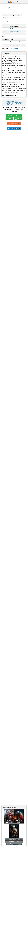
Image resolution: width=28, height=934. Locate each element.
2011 (11, 36)
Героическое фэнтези (15, 31)
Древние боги (17, 100)
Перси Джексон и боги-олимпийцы (16, 42)
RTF (19, 115)
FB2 (11, 115)
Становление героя (16, 103)
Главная (5, 15)
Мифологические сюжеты (12, 101)
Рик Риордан (13, 28)
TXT (10, 119)
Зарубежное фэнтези (15, 32)
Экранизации (9, 104)
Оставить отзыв (15, 128)
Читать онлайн (15, 124)
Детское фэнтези (10, 100)
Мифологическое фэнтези (12, 102)
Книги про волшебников (17, 33)
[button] (9, 2)
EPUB (19, 119)
